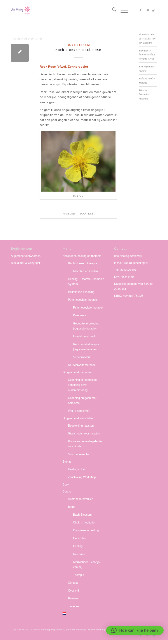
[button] (135, 630)
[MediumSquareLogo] (21, 10)
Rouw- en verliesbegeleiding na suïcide (85, 444)
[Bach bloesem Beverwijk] (20, 53)
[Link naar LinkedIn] (153, 10)
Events (67, 461)
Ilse (90, 213)
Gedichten (79, 538)
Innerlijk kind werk (84, 336)
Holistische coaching (81, 291)
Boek (66, 484)
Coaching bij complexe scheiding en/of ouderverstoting (82, 384)
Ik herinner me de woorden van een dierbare (147, 38)
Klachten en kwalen (85, 271)
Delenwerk (79, 315)
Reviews (73, 598)
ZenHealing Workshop (82, 477)
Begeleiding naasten (81, 425)
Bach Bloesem (78, 45)
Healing (77, 546)
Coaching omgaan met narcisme (82, 400)
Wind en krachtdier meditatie (144, 94)
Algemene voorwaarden (25, 255)
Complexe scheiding (86, 530)
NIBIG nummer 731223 (128, 295)
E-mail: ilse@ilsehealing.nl (131, 262)
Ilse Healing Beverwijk (128, 255)
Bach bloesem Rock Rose (78, 50)
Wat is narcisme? (79, 410)
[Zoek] (112, 10)
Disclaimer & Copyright (25, 262)
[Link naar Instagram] (147, 10)
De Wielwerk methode (82, 365)
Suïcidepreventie (78, 454)
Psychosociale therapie (83, 299)
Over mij (73, 590)
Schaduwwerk (82, 357)
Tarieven (73, 606)
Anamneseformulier (80, 499)
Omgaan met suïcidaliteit (78, 418)
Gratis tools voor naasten (84, 433)
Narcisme (79, 554)
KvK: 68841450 (124, 276)
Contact (67, 491)
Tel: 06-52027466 (125, 269)
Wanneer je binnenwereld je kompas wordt (147, 54)
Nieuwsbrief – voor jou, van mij (87, 564)
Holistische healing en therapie (82, 255)
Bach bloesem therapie (82, 263)
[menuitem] (112, 10)
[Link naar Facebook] (140, 10)
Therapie (78, 575)
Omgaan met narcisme (77, 372)
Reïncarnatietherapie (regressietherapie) (86, 347)
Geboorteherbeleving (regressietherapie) (86, 326)
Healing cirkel (76, 469)
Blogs (71, 506)
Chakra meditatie (83, 522)
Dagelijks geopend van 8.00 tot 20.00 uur (133, 286)
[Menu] (122, 10)
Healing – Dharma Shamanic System (86, 281)
